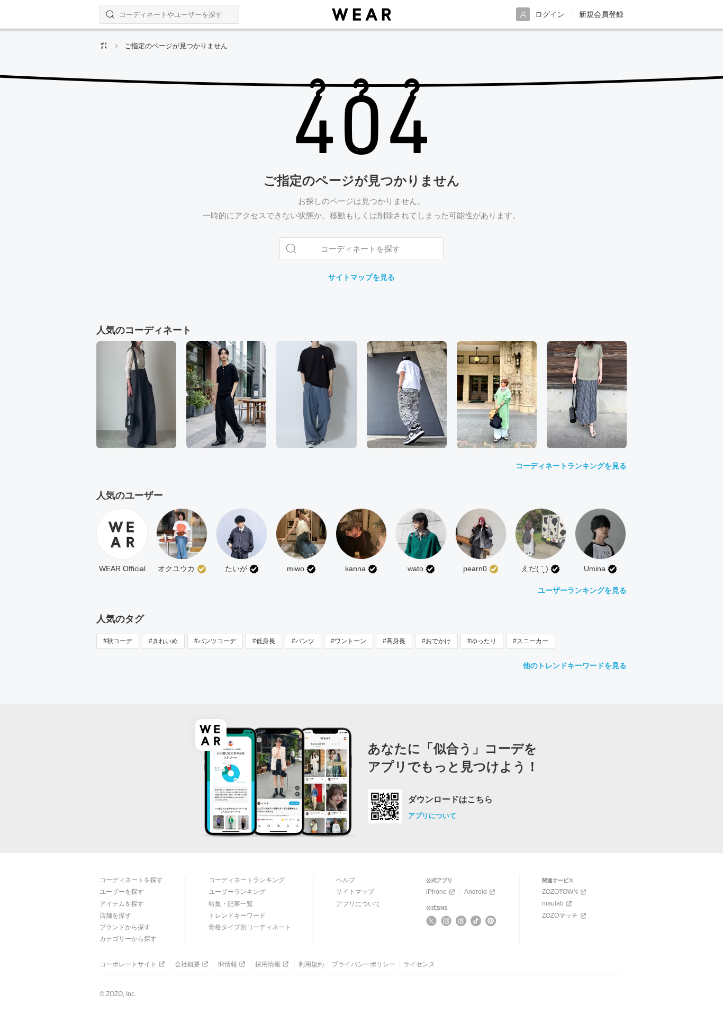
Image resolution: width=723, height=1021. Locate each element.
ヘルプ (345, 880)
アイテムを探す (122, 904)
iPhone (436, 891)
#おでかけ (436, 641)
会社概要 (187, 964)
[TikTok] (476, 921)
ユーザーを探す (122, 891)
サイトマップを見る (361, 277)
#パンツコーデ (215, 641)
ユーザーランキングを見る (582, 590)
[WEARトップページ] (104, 45)
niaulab (553, 903)
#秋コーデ (117, 641)
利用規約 (311, 964)
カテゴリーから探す (128, 939)
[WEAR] (361, 14)
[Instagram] (446, 921)
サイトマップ (355, 891)
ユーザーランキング (237, 891)
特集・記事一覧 (231, 904)
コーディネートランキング (247, 880)
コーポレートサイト (128, 964)
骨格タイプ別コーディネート (250, 927)
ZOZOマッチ (560, 915)
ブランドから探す (125, 927)
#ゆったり (481, 641)
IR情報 (227, 964)
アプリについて (432, 815)
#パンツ (303, 641)
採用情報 (268, 964)
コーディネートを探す (131, 880)
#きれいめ (163, 641)
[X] (431, 921)
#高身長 (394, 641)
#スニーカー (530, 641)
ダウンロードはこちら (450, 799)
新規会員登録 (601, 14)
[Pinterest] (490, 921)
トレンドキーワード (237, 915)
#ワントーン (348, 641)
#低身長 (263, 641)
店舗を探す (115, 915)
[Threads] (461, 921)
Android (475, 891)
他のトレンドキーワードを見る (575, 665)
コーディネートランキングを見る (571, 465)
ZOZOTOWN (560, 891)
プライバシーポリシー (363, 964)
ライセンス (419, 964)
